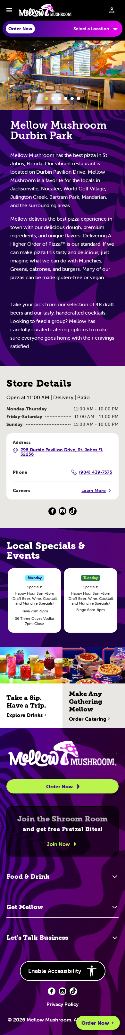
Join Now (58, 844)
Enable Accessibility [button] (54, 971)
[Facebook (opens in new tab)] (51, 991)
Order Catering (87, 718)
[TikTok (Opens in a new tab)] (73, 511)
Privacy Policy (62, 1004)
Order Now (95, 1023)
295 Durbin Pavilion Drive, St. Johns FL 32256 (62, 451)
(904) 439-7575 (95, 472)
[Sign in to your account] (112, 10)
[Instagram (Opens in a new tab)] (62, 511)
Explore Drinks (24, 715)
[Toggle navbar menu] (9, 10)
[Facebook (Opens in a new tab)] (52, 511)
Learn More (93, 490)
